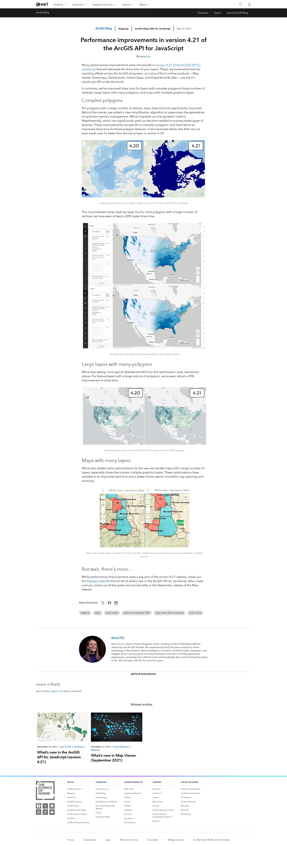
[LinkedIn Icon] (116, 603)
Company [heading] (156, 782)
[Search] (240, 4)
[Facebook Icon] (109, 603)
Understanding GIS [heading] (133, 782)
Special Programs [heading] (189, 782)
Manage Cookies (176, 840)
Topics (217, 12)
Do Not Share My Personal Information (211, 840)
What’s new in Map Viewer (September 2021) (113, 758)
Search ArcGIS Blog (237, 12)
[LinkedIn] (52, 806)
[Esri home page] (42, 4)
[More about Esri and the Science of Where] (45, 791)
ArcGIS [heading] (70, 782)
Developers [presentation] (79, 746)
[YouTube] (52, 812)
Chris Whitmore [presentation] (121, 746)
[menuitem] (79, 789)
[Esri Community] (38, 812)
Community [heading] (101, 782)
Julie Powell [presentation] (65, 746)
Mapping (123, 28)
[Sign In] (249, 4)
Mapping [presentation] (95, 750)
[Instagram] (45, 812)
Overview (203, 12)
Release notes (96, 581)
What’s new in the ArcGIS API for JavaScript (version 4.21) (59, 757)
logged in (55, 691)
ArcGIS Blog (42, 12)
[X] (45, 806)
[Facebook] (38, 806)
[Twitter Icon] (103, 603)
